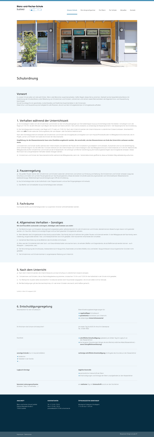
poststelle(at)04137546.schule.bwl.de (59, 408)
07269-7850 (85, 329)
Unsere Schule (72, 10)
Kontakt (132, 10)
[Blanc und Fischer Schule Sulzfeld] (30, 8)
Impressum (20, 434)
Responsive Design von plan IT (128, 434)
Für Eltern (102, 10)
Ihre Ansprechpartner (88, 10)
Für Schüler (113, 10)
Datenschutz (27, 434)
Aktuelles (123, 10)
